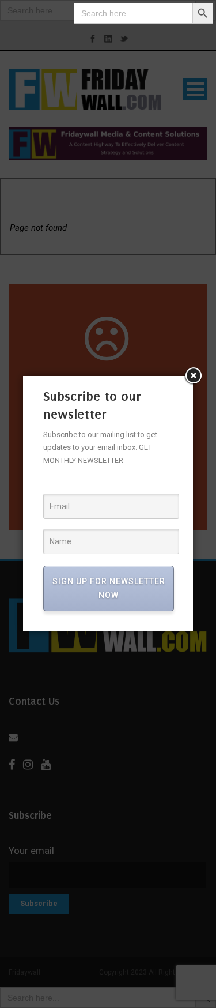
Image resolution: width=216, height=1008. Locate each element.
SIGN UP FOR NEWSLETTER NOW (108, 588)
